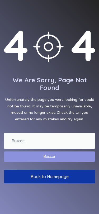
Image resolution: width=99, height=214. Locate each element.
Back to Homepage (50, 176)
